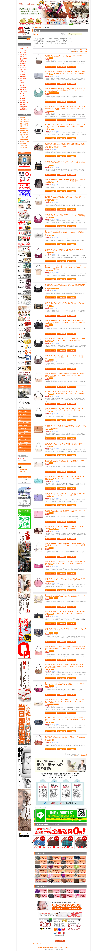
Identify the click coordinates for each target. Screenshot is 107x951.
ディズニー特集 (23, 145)
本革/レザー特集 (24, 136)
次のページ (84, 51)
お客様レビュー (23, 417)
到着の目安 (22, 434)
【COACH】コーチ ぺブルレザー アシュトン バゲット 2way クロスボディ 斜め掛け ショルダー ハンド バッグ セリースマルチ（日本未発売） (65, 684)
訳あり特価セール (24, 132)
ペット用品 (22, 104)
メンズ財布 (22, 98)
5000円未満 (22, 117)
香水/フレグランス (24, 102)
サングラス (22, 95)
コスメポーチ (23, 61)
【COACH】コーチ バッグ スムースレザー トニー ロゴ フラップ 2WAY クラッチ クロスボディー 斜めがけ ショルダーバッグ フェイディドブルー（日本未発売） (65, 478)
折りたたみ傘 (23, 87)
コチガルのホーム (38, 27)
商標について (22, 447)
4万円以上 (22, 126)
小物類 (21, 71)
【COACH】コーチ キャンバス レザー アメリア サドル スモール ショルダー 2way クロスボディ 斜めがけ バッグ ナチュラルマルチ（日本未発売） (65, 528)
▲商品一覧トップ (36, 944)
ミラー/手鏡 (22, 69)
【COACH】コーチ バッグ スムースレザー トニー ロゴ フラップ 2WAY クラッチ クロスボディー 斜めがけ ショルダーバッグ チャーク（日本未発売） (65, 461)
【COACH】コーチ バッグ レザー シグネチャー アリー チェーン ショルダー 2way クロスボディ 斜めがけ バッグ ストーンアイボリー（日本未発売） (65, 596)
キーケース (22, 72)
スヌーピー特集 (23, 147)
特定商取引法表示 (23, 411)
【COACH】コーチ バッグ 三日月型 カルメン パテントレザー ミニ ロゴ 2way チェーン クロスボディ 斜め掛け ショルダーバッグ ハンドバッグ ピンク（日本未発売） (65, 216)
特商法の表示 (53, 947)
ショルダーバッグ (24, 47)
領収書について (23, 444)
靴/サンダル (22, 89)
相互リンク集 (22, 439)
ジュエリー (22, 82)
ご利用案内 (54, 3)
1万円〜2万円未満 (24, 121)
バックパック (23, 52)
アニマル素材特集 (24, 139)
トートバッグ (23, 50)
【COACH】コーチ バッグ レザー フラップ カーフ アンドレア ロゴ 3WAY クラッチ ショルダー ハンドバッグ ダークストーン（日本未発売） (65, 57)
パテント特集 (23, 143)
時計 (21, 80)
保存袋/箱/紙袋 (23, 106)
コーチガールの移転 (24, 422)
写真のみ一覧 (83, 50)
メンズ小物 (22, 100)
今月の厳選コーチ (24, 128)
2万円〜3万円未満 (24, 123)
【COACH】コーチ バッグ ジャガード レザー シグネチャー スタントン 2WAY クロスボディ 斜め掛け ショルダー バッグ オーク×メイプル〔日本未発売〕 (65, 181)
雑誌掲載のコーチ (24, 130)
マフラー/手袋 (23, 91)
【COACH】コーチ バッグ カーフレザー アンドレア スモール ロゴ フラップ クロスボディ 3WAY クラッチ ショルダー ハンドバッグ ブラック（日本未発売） (65, 410)
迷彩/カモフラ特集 (24, 141)
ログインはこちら (24, 471)
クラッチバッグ (23, 54)
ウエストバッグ (23, 56)
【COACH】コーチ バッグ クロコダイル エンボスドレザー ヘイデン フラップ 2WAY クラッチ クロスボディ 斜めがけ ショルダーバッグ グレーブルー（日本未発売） (65, 73)
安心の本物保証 (23, 425)
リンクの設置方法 (23, 442)
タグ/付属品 (22, 108)
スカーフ (22, 93)
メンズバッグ (23, 97)
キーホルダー (23, 74)
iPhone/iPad (23, 78)
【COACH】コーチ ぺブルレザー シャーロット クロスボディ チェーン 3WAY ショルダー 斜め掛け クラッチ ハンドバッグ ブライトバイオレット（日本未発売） (65, 563)
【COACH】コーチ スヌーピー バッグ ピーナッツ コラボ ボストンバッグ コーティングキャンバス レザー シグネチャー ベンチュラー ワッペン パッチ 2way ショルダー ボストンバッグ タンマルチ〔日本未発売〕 (65, 145)
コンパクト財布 (23, 58)
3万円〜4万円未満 (24, 125)
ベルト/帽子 (22, 85)
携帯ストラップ (23, 76)
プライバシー (61, 947)
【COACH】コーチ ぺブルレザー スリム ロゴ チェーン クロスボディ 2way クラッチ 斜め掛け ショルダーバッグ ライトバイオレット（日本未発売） (65, 495)
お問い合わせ (62, 3)
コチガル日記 (22, 414)
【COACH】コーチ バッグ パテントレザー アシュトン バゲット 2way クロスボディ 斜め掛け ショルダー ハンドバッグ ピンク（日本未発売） (65, 251)
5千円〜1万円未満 (24, 119)
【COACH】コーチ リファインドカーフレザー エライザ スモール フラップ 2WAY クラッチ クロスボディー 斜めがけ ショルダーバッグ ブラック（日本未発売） (65, 613)
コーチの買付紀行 (23, 431)
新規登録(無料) (23, 469)
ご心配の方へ (22, 428)
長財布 (21, 60)
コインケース (23, 65)
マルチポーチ (23, 63)
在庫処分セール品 (24, 134)
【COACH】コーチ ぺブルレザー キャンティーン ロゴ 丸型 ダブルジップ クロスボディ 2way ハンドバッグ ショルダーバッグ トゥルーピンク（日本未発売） (65, 580)
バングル (22, 84)
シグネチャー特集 (24, 138)
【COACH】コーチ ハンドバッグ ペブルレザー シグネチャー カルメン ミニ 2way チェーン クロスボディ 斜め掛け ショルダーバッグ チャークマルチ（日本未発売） (65, 393)
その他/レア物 (23, 109)
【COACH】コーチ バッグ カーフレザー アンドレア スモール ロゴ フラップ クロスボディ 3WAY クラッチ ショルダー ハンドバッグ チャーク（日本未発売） (65, 445)
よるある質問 (46, 947)
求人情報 (21, 436)
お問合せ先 (22, 450)
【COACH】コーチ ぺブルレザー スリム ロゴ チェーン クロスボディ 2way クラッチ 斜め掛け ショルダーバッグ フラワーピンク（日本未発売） (65, 512)
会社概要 (21, 420)
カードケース (23, 67)
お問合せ (67, 947)
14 (80, 51)
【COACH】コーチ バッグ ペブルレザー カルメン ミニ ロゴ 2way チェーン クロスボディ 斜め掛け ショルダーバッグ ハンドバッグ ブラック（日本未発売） (65, 340)
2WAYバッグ (23, 49)
